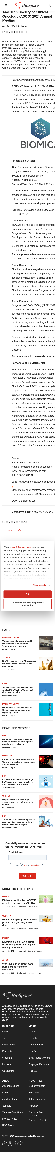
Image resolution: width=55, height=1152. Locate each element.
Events (8, 530)
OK (27, 594)
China (5, 960)
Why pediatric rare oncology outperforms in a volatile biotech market (17, 802)
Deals (5, 896)
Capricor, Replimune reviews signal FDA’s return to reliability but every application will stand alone (18, 782)
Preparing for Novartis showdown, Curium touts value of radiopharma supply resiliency (18, 761)
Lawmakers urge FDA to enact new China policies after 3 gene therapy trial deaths (18, 945)
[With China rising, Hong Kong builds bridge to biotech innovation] (46, 963)
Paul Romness (8, 808)
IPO (4, 736)
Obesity (6, 916)
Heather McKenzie (9, 696)
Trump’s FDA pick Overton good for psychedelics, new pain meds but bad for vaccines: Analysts (18, 822)
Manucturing (9, 756)
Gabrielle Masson (9, 748)
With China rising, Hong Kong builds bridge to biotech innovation (17, 967)
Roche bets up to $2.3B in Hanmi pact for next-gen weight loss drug (19, 922)
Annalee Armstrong (10, 670)
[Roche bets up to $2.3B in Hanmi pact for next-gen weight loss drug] (46, 918)
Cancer (6, 684)
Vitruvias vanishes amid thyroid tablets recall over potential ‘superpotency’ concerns (17, 643)
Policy (6, 938)
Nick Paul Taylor (8, 649)
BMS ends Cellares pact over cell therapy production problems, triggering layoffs (17, 710)
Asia (20, 530)
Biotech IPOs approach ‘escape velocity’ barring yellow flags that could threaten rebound (17, 741)
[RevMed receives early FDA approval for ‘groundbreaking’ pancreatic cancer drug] (46, 663)
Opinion (6, 796)
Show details (39, 585)
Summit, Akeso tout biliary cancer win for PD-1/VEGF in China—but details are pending (18, 690)
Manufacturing (10, 637)
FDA (4, 776)
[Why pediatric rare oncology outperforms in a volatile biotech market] (46, 801)
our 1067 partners (21, 547)
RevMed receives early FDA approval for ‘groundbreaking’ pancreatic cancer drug (19, 663)
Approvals (8, 658)
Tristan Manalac (8, 788)
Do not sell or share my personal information (27, 603)
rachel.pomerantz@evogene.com (29, 471)
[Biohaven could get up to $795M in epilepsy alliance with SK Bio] (46, 899)
